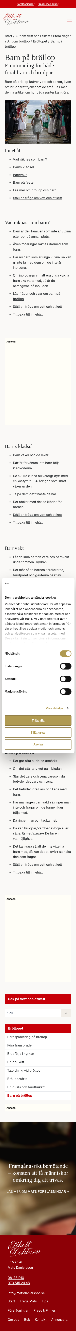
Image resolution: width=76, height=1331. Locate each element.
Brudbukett (15, 1062)
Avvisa (38, 744)
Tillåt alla (38, 720)
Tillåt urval (38, 732)
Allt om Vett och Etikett (32, 36)
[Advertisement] (38, 383)
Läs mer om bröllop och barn (34, 190)
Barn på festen (24, 182)
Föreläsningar (25, 4)
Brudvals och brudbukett (26, 1087)
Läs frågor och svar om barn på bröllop (36, 296)
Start (8, 36)
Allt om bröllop (18, 41)
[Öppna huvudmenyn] (49, 19)
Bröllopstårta (17, 1079)
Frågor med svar (48, 4)
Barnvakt (20, 175)
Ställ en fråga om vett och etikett (37, 198)
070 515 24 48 (19, 1283)
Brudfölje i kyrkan (20, 1054)
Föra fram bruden (20, 1045)
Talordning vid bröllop (24, 1070)
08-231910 (16, 1278)
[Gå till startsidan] (14, 19)
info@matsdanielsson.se (26, 1293)
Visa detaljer (54, 708)
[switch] (65, 666)
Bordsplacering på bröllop (27, 1037)
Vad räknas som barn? (30, 159)
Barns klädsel (23, 167)
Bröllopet (40, 41)
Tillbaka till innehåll (28, 314)
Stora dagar (62, 36)
